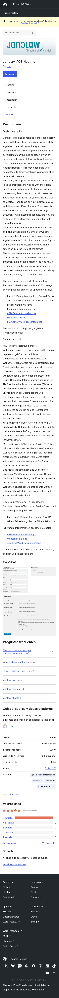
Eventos (35, 911)
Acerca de (8, 882)
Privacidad (8, 897)
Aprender (7, 906)
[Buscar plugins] (33, 32)
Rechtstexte (50, 781)
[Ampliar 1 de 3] (24, 570)
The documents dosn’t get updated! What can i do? (17, 652)
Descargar (10, 74)
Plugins (34, 892)
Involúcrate (37, 906)
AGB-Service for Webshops (21, 313)
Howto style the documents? (18, 671)
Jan (9, 66)
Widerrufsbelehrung (46, 786)
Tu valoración (10, 843)
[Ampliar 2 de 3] (52, 570)
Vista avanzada (11, 794)
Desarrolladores (11, 916)
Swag (35, 921)
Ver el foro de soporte (14, 864)
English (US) (50, 768)
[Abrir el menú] (54, 4)
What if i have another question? (20, 662)
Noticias (7, 887)
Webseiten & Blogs (17, 538)
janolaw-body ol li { (13, 680)
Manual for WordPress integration (25, 321)
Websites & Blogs (16, 317)
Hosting (7, 892)
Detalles (10, 84)
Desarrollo (11, 107)
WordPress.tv (11, 921)
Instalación (11, 99)
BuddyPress (10, 946)
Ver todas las (49, 843)
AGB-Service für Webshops (21, 534)
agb (32, 775)
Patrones (36, 897)
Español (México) (19, 959)
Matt (7, 936)
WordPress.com (12, 930)
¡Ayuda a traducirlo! (29, 23)
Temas (34, 887)
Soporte (10, 114)
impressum (38, 781)
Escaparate (37, 882)
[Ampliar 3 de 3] (52, 599)
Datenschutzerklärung (45, 775)
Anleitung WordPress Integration (24, 543)
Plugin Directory (10, 13)
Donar (35, 916)
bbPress (8, 941)
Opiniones (11, 92)
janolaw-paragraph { (13, 689)
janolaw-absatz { (12, 698)
